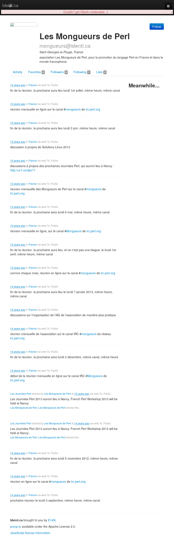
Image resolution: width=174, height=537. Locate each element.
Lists (101, 72)
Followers (59, 72)
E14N (51, 520)
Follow (156, 26)
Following (82, 72)
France (33, 85)
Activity (17, 72)
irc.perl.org (93, 109)
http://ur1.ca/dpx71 (22, 170)
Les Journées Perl (20, 393)
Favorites (36, 72)
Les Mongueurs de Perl (57, 393)
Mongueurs (73, 231)
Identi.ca (10, 5)
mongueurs (73, 109)
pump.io (15, 526)
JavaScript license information (30, 533)
